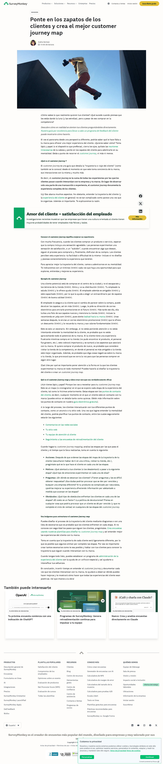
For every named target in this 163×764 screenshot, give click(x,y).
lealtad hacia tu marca (94, 316)
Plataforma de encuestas (19, 611)
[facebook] (140, 196)
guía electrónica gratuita (85, 401)
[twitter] (140, 203)
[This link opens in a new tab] (132, 725)
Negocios (34, 12)
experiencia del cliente (53, 197)
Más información (137, 218)
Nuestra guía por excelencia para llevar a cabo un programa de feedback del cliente (79, 130)
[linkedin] (140, 211)
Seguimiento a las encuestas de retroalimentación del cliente (74, 439)
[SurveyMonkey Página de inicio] (16, 4)
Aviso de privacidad (118, 751)
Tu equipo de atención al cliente (61, 434)
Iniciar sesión (132, 3)
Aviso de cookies (133, 751)
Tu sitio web (51, 429)
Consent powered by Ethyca (148, 761)
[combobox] (12, 725)
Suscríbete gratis (149, 3)
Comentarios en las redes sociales (62, 424)
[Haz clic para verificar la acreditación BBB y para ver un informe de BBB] (53, 755)
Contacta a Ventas (118, 3)
